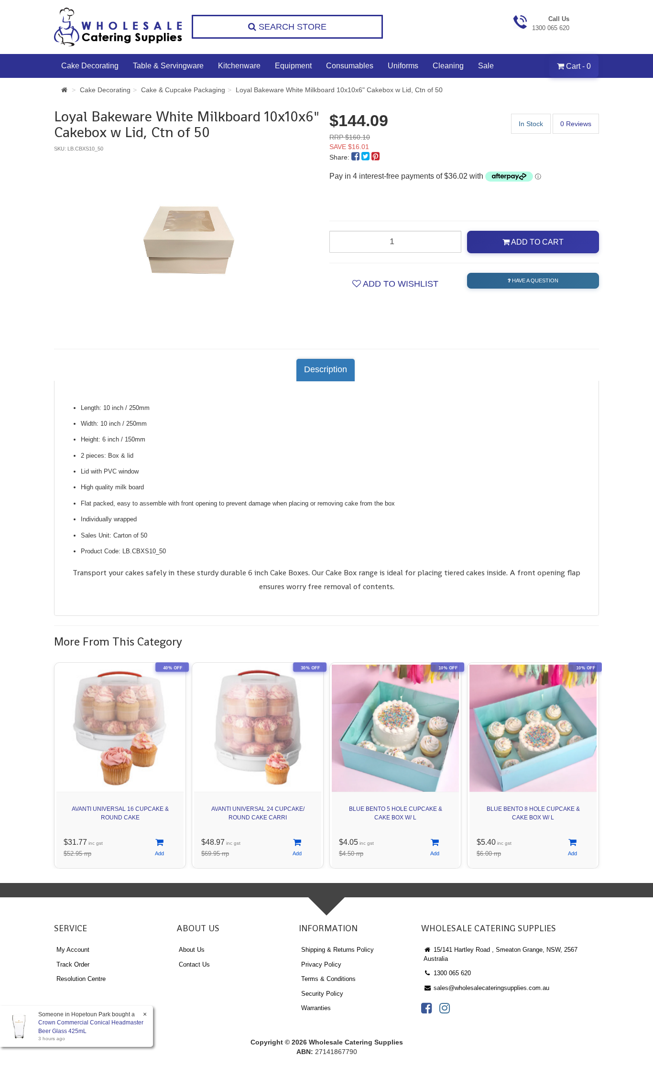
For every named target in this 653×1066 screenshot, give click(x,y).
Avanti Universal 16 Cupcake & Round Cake (120, 813)
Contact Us (194, 964)
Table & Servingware (168, 66)
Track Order (72, 964)
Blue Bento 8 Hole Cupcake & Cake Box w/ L (533, 813)
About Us (192, 949)
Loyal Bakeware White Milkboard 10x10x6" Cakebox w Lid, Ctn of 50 (339, 90)
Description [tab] (325, 369)
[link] (426, 1008)
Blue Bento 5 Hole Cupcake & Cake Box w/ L (395, 813)
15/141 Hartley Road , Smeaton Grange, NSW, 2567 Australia (500, 954)
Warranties (316, 1008)
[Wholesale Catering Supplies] (118, 27)
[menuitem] (356, 157)
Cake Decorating (90, 66)
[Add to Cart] (159, 848)
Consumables (349, 66)
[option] (189, 241)
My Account (72, 949)
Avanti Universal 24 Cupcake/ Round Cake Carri (258, 813)
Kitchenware (239, 66)
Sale (486, 66)
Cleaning (448, 66)
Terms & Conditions (328, 978)
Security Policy (322, 993)
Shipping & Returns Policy (337, 949)
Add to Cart (537, 242)
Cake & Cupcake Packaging (183, 90)
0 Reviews (575, 124)
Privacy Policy (321, 964)
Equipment (293, 66)
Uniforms (403, 66)
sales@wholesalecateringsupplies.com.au (490, 987)
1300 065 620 (451, 973)
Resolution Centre (81, 978)
